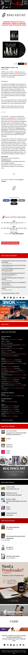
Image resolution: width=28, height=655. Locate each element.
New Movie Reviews (8, 521)
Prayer (17, 638)
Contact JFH (11, 635)
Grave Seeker (9, 515)
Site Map (23, 635)
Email (21, 200)
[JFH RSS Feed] (25, 64)
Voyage (8, 452)
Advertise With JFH (17, 637)
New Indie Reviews (7, 482)
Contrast (8, 508)
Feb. (5, 222)
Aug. (22, 222)
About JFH (4, 635)
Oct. (11, 229)
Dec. (17, 229)
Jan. (2, 222)
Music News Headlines (9, 256)
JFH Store (4, 638)
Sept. (25, 228)
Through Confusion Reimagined (14, 495)
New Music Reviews (8, 426)
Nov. (14, 229)
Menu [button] (7, 7)
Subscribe (22, 638)
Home (14, 640)
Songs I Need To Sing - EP (12, 488)
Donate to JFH (11, 638)
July (19, 222)
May (14, 222)
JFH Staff (9, 637)
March (8, 222)
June (17, 222)
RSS (18, 293)
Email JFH (17, 635)
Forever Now (9, 446)
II (6, 440)
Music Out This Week (8, 332)
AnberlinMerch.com (6, 159)
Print (14, 203)
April (11, 222)
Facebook (6, 200)
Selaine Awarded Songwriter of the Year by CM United (13, 265)
